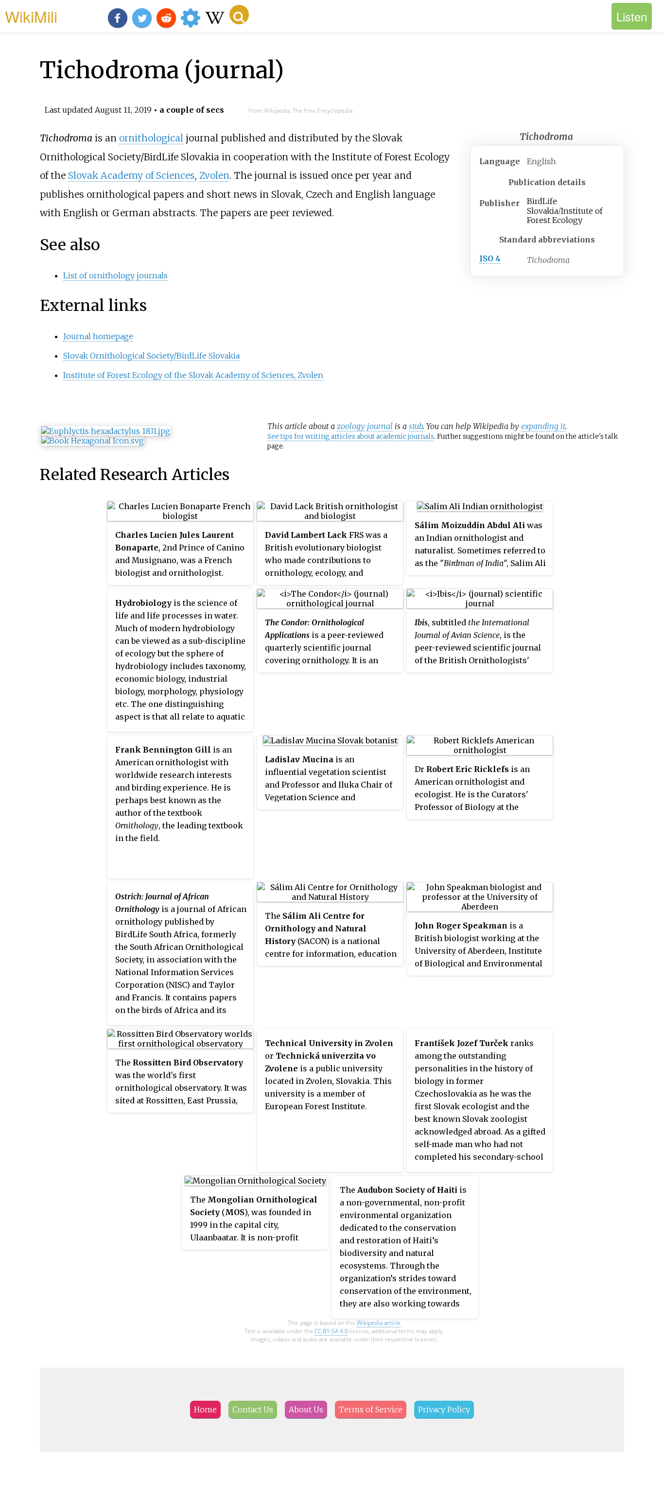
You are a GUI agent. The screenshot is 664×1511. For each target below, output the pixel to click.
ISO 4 (490, 258)
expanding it (543, 426)
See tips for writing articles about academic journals (350, 436)
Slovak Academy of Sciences (131, 175)
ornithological (151, 138)
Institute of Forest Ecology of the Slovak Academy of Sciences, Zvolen (193, 375)
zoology (351, 426)
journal (380, 426)
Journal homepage (98, 336)
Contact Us (252, 1409)
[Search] (239, 14)
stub (416, 426)
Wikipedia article (379, 1323)
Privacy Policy (444, 1409)
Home (205, 1409)
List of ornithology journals (115, 275)
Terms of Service (370, 1409)
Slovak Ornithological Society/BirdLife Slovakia (151, 356)
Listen (631, 16)
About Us (306, 1409)
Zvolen (214, 175)
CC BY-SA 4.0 (331, 1331)
